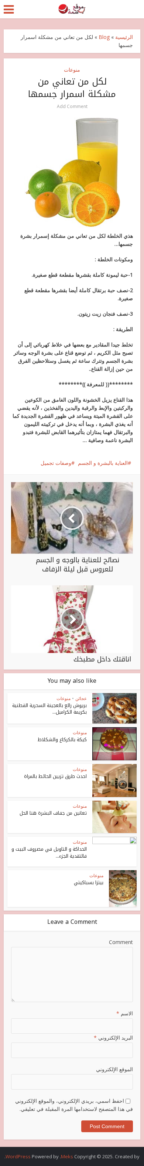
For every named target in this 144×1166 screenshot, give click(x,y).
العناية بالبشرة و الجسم (103, 462)
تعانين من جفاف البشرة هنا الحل (53, 813)
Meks (67, 1156)
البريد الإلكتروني (113, 1037)
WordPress (18, 1156)
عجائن (81, 698)
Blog (104, 36)
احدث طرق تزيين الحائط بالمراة (55, 776)
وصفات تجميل (56, 462)
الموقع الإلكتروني (114, 1069)
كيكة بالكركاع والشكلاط (62, 739)
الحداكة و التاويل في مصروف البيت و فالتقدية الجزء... (49, 852)
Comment (121, 942)
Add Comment (72, 106)
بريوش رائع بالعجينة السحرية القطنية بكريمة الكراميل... (49, 709)
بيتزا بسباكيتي (88, 882)
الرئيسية (124, 36)
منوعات (72, 69)
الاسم (124, 1013)
